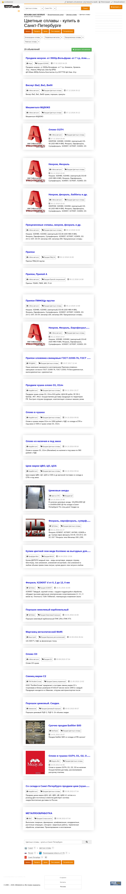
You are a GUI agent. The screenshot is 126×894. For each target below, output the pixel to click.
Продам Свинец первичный (56, 681)
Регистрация (105, 2)
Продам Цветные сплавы (52, 90)
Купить (28, 31)
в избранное (8, 2)
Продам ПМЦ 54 (49, 257)
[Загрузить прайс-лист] (85, 2)
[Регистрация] (100, 2)
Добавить (116, 7)
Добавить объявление (75, 2)
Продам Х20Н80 (42, 63)
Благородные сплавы (32, 37)
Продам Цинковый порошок (51, 709)
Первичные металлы (52, 37)
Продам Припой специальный (54, 279)
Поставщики (55, 31)
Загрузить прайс (92, 2)
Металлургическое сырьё (56, 14)
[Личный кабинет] (112, 2)
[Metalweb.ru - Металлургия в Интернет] (12, 6)
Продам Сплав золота (44, 818)
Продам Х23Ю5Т (45, 588)
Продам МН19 (48, 556)
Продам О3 (47, 659)
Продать (37, 31)
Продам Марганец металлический (52, 637)
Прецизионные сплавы (73, 37)
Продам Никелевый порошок (49, 615)
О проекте (63, 877)
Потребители (68, 31)
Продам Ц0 (68, 496)
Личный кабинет (119, 2)
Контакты (63, 882)
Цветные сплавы (71, 14)
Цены (45, 31)
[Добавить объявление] (65, 2)
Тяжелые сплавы (31, 42)
